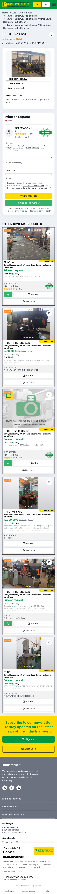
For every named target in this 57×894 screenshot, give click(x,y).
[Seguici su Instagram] (4, 787)
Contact (35, 294)
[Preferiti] (52, 35)
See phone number (29, 203)
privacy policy (21, 211)
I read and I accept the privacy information (24, 183)
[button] (24, 337)
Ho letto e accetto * (27, 185)
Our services (9, 806)
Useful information (13, 814)
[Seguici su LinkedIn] (18, 787)
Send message (29, 196)
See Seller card (22, 137)
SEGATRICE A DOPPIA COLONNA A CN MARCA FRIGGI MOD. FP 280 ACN (26, 361)
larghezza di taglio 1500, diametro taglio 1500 (23, 445)
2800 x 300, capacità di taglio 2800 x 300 (22, 276)
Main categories (11, 798)
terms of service (38, 211)
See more (30, 301)
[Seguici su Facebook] (11, 787)
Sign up (30, 739)
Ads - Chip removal (22, 12)
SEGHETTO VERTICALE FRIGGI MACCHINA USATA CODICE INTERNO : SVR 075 (28, 687)
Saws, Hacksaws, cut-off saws (21, 15)
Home (5, 12)
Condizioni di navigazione (33, 185)
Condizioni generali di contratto (36, 188)
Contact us (27, 748)
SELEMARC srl (23, 128)
